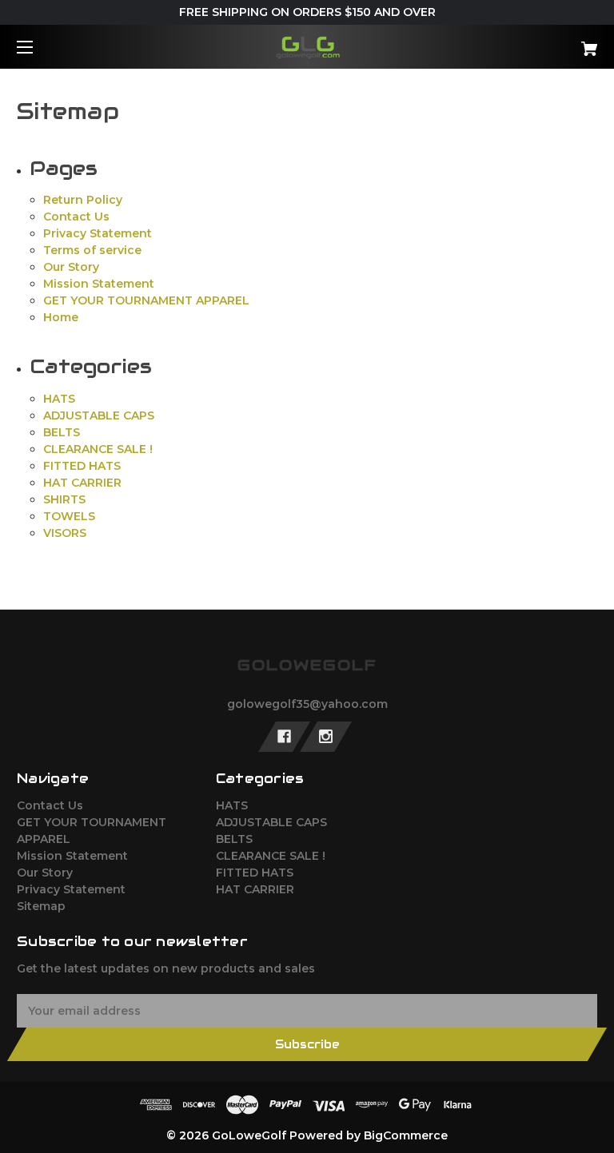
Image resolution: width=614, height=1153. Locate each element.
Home (60, 317)
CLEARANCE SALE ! (98, 449)
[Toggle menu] (39, 47)
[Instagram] (325, 737)
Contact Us (76, 216)
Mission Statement (98, 283)
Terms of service (92, 250)
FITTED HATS (82, 466)
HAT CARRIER (82, 482)
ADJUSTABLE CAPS (98, 415)
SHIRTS (64, 499)
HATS (59, 399)
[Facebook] (284, 737)
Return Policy (82, 200)
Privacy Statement (97, 233)
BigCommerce (406, 1135)
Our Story (71, 267)
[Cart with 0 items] (539, 43)
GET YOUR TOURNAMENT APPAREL (146, 300)
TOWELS (69, 516)
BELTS (61, 432)
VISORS (64, 533)
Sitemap (41, 906)
